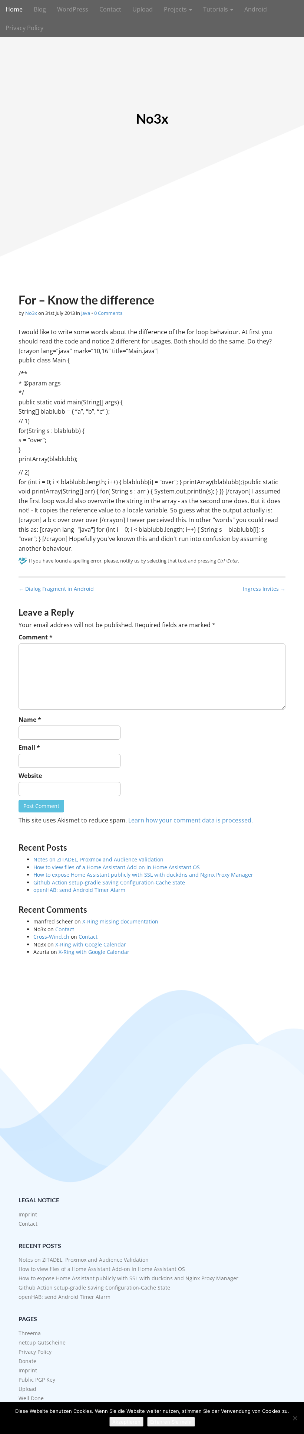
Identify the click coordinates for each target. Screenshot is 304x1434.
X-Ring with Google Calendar (90, 944)
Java (85, 313)
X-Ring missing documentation (120, 921)
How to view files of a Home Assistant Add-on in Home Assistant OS (116, 867)
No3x (152, 118)
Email (29, 747)
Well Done (31, 1398)
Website (30, 776)
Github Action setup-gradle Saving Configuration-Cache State (109, 882)
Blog (40, 9)
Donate (27, 1361)
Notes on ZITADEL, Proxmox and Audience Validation (98, 859)
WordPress (72, 9)
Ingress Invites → (264, 588)
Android (255, 9)
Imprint (28, 1214)
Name (30, 720)
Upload (142, 9)
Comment (36, 637)
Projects (176, 9)
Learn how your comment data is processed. (190, 820)
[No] (294, 1418)
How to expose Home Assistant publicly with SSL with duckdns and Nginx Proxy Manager (143, 874)
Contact (110, 9)
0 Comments (108, 313)
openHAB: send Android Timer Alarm (79, 889)
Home (14, 9)
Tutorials (216, 9)
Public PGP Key (37, 1379)
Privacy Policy (24, 28)
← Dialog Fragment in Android (56, 588)
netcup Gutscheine (42, 1342)
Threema (30, 1333)
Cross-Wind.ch (51, 936)
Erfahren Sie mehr (171, 1422)
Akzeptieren (126, 1422)
